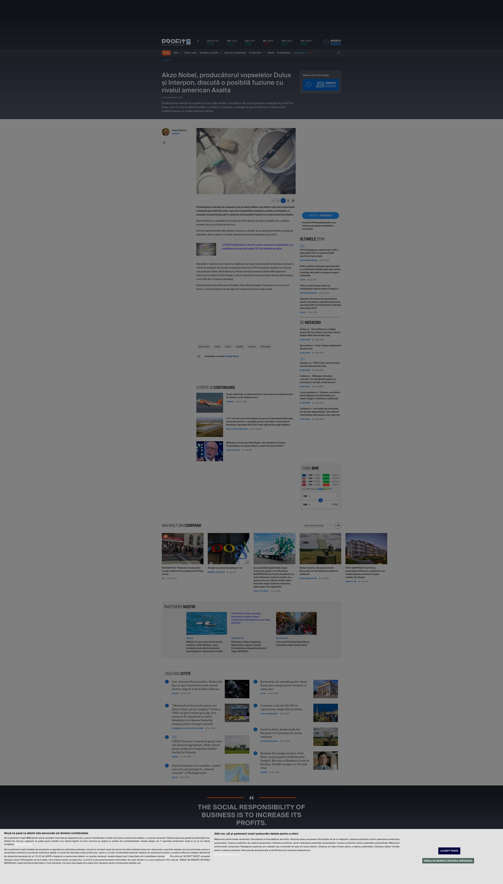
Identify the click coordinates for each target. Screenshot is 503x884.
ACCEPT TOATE (449, 851)
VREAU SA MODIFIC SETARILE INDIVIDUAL (448, 861)
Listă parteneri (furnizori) (227, 854)
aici (167, 856)
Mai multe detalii (23, 844)
